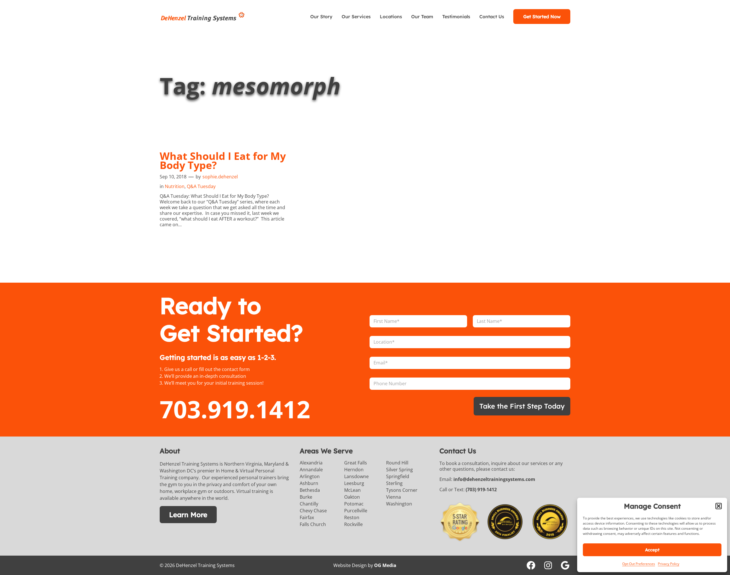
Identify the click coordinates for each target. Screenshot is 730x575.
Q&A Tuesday (201, 186)
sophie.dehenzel (220, 177)
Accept (652, 549)
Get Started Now (542, 16)
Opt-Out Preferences (638, 563)
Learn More (188, 514)
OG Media (385, 565)
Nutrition (174, 186)
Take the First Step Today (522, 406)
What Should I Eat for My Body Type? (223, 161)
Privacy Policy (668, 563)
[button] (718, 506)
